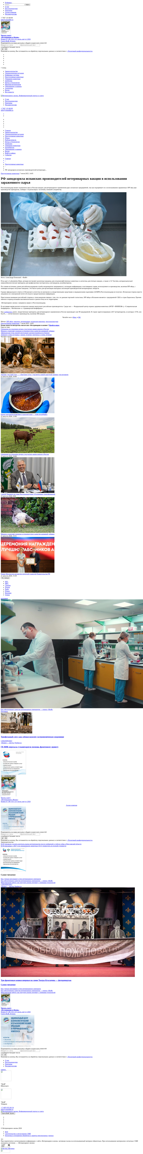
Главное (8, 130)
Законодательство (11, 71)
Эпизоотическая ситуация (14, 73)
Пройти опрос (54, 325)
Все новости (9, 92)
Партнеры (8, 10)
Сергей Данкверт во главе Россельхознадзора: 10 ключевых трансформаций (28, 494)
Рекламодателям (11, 14)
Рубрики (8, 2)
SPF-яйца (9, 321)
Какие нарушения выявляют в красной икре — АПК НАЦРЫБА (24, 414)
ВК (79, 317)
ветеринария (25, 321)
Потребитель (9, 147)
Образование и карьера (13, 86)
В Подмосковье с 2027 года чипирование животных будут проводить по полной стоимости (33, 846)
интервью (4, 598)
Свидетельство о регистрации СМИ (18, 1134)
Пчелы (7, 587)
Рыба (7, 589)
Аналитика (9, 88)
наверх (4, 1069)
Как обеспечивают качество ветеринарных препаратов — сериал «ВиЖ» (27, 709)
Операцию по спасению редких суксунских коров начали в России (25, 329)
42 (2, 838)
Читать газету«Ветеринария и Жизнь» (10, 36)
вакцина (17, 321)
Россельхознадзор (11, 8)
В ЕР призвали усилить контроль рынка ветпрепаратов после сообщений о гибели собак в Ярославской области (41, 844)
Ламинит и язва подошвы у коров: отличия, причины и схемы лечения (26, 335)
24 (2, 49)
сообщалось (8, 312)
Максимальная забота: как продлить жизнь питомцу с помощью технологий (28, 883)
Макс (75, 317)
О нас (7, 7)
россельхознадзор (52, 321)
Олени (7, 595)
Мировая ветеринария (13, 84)
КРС (6, 582)
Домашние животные (12, 79)
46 (6, 49)
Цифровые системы (12, 75)
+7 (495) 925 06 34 (7, 1107)
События (8, 155)
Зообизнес (8, 81)
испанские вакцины (38, 321)
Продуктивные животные (14, 77)
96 (6, 838)
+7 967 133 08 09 (7, 108)
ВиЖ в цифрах (10, 153)
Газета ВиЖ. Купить (8, 41)
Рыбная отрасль (10, 140)
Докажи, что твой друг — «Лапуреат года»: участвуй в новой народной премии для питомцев (34, 375)
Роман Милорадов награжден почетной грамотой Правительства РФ (25, 574)
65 (5, 1055)
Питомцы (4, 711)
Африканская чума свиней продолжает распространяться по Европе (25, 333)
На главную (5, 578)
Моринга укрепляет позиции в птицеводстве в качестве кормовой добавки (27, 331)
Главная (8, 158)
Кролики (8, 593)
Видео (7, 90)
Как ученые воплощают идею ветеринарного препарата (21, 879)
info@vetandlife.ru (7, 20)
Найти (27, 4)
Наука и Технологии (12, 83)
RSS (6, 1132)
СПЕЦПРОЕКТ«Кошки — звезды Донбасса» (11, 742)
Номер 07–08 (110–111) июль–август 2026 (16, 39)
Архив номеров (10, 12)
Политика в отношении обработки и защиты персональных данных (29, 1135)
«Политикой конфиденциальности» (80, 51)
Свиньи (8, 585)
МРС (7, 583)
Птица (7, 138)
